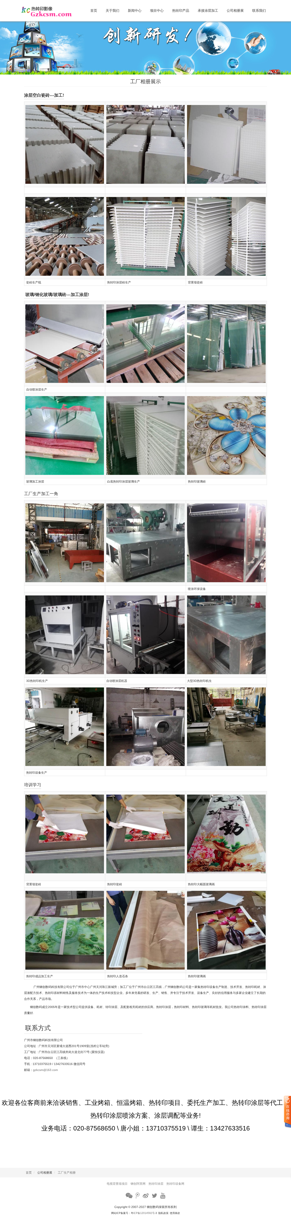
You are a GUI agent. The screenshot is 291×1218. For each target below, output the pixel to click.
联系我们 (259, 10)
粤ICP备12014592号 (143, 1213)
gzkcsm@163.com (45, 1070)
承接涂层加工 (208, 10)
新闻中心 (134, 10)
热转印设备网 (175, 1183)
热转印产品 (180, 10)
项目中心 (157, 10)
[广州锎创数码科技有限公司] (52, 10)
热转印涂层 (155, 1183)
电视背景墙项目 (117, 1183)
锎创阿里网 (138, 1183)
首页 (93, 10)
